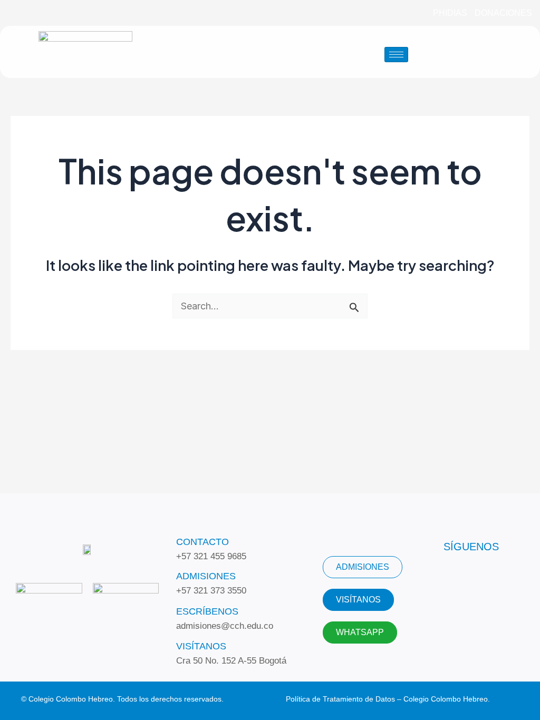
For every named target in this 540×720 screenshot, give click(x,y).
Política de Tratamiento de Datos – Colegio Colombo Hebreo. (388, 699)
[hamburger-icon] (396, 54)
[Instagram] (60, 13)
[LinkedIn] (41, 13)
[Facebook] (21, 13)
